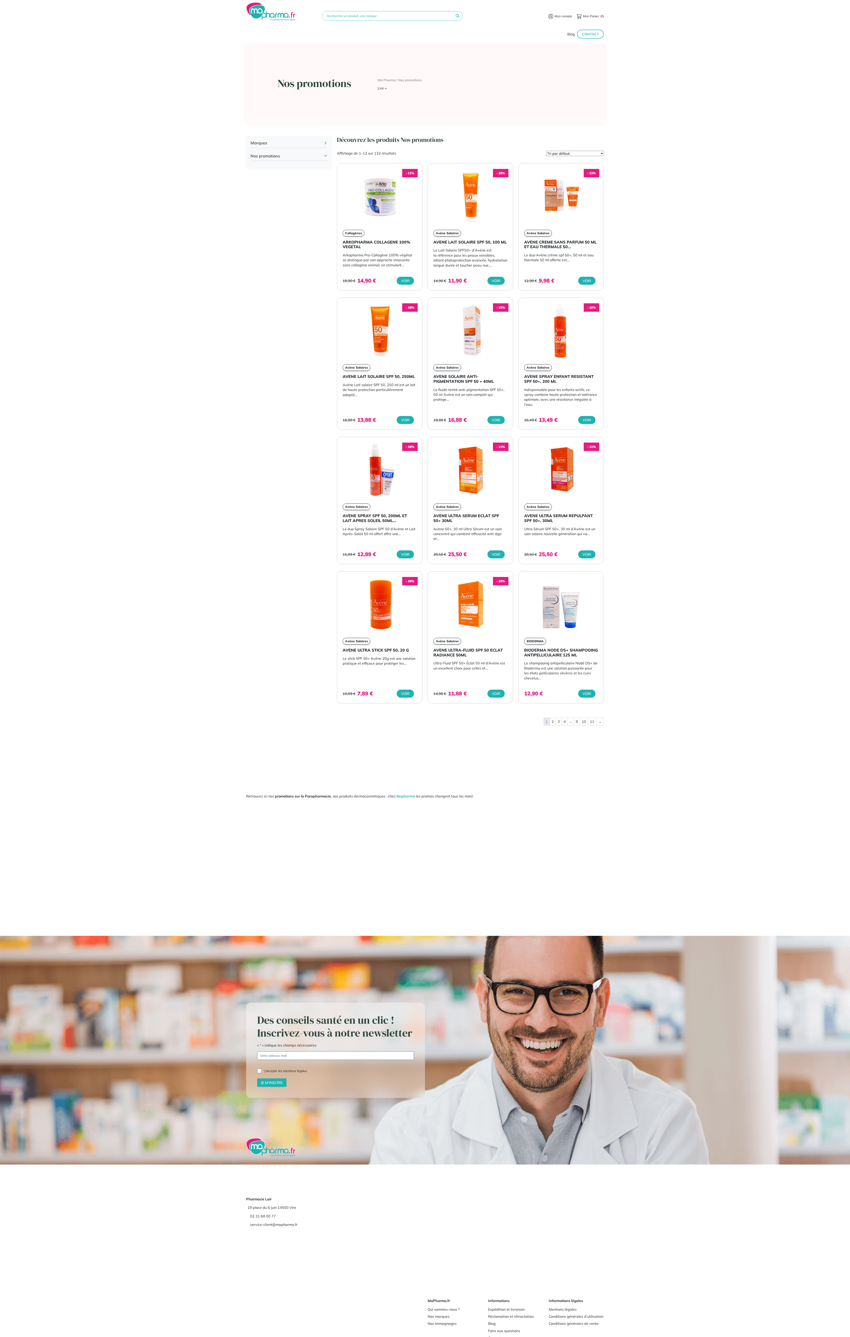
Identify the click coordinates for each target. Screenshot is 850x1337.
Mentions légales (563, 1309)
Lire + (382, 88)
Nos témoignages (442, 1323)
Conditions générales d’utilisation (576, 1316)
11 (592, 721)
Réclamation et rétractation (511, 1316)
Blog (571, 34)
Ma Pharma (387, 80)
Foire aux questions (504, 1331)
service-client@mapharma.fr (274, 1224)
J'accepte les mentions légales (285, 1071)
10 (584, 721)
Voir (405, 281)
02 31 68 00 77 (263, 1216)
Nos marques (439, 1316)
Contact (590, 34)
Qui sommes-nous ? (444, 1309)
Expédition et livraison (506, 1309)
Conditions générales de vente (574, 1323)
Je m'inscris (272, 1082)
